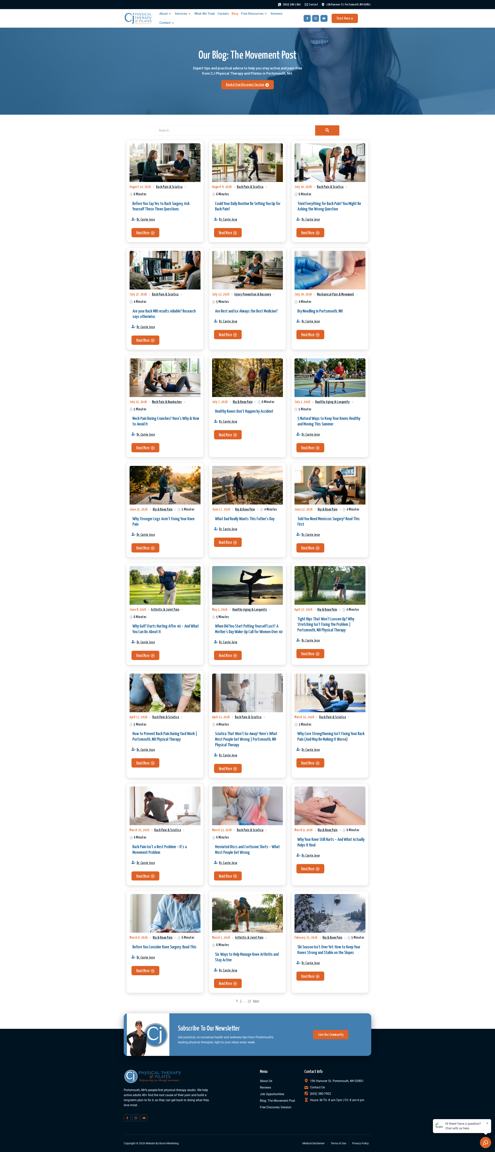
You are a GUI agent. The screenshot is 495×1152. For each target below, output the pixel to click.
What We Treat (204, 13)
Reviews (276, 13)
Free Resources (252, 13)
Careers (223, 13)
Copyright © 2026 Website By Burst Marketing (151, 1143)
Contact (165, 23)
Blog (235, 13)
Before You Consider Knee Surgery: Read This (164, 947)
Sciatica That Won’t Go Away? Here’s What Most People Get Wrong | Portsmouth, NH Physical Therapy (246, 739)
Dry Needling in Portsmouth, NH (320, 311)
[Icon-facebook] (307, 18)
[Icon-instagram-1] (315, 18)
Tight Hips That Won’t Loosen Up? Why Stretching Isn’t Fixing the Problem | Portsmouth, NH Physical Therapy (325, 625)
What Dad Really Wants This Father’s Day (244, 519)
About (163, 13)
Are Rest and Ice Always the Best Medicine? (246, 311)
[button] (145, 232)
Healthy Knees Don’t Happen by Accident (244, 411)
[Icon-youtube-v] (323, 18)
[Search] (327, 130)
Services (181, 13)
